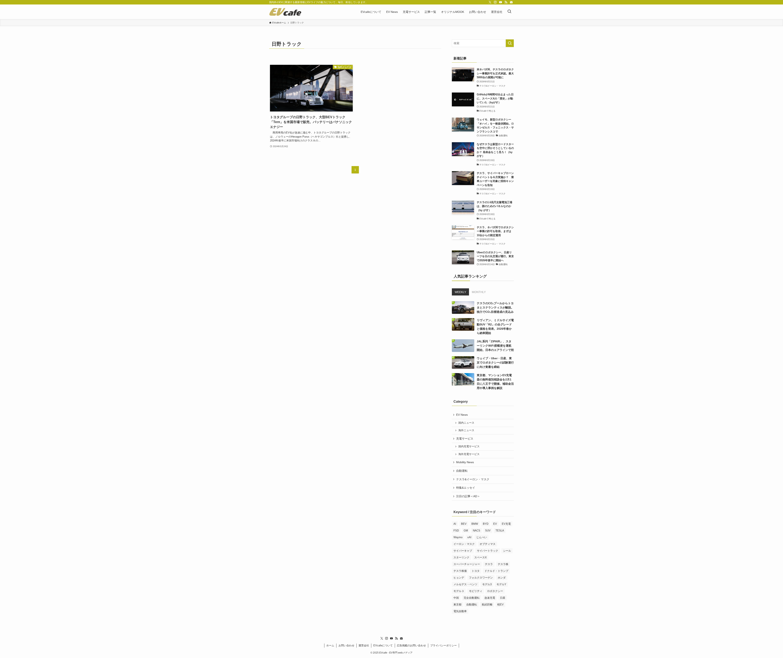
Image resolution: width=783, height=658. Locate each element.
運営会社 (363, 645)
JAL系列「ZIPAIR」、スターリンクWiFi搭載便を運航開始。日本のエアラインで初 (495, 346)
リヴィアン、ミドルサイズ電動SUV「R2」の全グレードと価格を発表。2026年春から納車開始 (495, 327)
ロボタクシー (495, 591)
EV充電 (506, 523)
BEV (464, 523)
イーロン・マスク (464, 544)
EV (495, 523)
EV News (462, 414)
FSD (456, 530)
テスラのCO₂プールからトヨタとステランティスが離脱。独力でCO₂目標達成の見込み (495, 307)
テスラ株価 (460, 570)
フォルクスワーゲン (481, 577)
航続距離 (487, 604)
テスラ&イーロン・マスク (472, 479)
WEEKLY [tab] (460, 292)
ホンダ (502, 577)
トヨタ (476, 570)
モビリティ (475, 591)
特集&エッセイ (465, 487)
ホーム (330, 645)
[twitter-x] (490, 2)
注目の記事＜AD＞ (468, 496)
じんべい (481, 537)
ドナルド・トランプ (496, 570)
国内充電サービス (469, 446)
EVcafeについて (383, 645)
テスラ (489, 564)
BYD (485, 523)
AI (454, 523)
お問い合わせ (346, 645)
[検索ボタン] (509, 11)
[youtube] (500, 2)
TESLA (499, 530)
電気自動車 (460, 611)
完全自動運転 (472, 597)
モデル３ (458, 591)
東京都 (457, 604)
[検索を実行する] (510, 43)
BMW (474, 523)
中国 (456, 597)
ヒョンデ (458, 577)
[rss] (506, 2)
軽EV (500, 604)
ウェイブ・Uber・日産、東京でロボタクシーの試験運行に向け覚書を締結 (495, 362)
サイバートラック (487, 550)
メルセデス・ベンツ (465, 584)
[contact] (511, 2)
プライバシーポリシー (443, 645)
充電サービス (464, 438)
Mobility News (465, 462)
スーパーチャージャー (466, 564)
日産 (502, 597)
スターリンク (461, 557)
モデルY (501, 584)
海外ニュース (466, 430)
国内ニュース (466, 422)
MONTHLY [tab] (479, 292)
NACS (476, 530)
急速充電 (489, 597)
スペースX (480, 557)
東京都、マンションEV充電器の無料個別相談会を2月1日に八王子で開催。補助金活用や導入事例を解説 (495, 382)
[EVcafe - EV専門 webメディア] (285, 12)
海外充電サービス (469, 454)
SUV (488, 530)
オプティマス (487, 544)
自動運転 (462, 470)
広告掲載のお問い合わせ (411, 645)
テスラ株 (503, 564)
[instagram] (495, 2)
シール (507, 550)
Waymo (457, 537)
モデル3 (487, 584)
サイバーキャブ (462, 550)
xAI (469, 537)
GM (466, 530)
